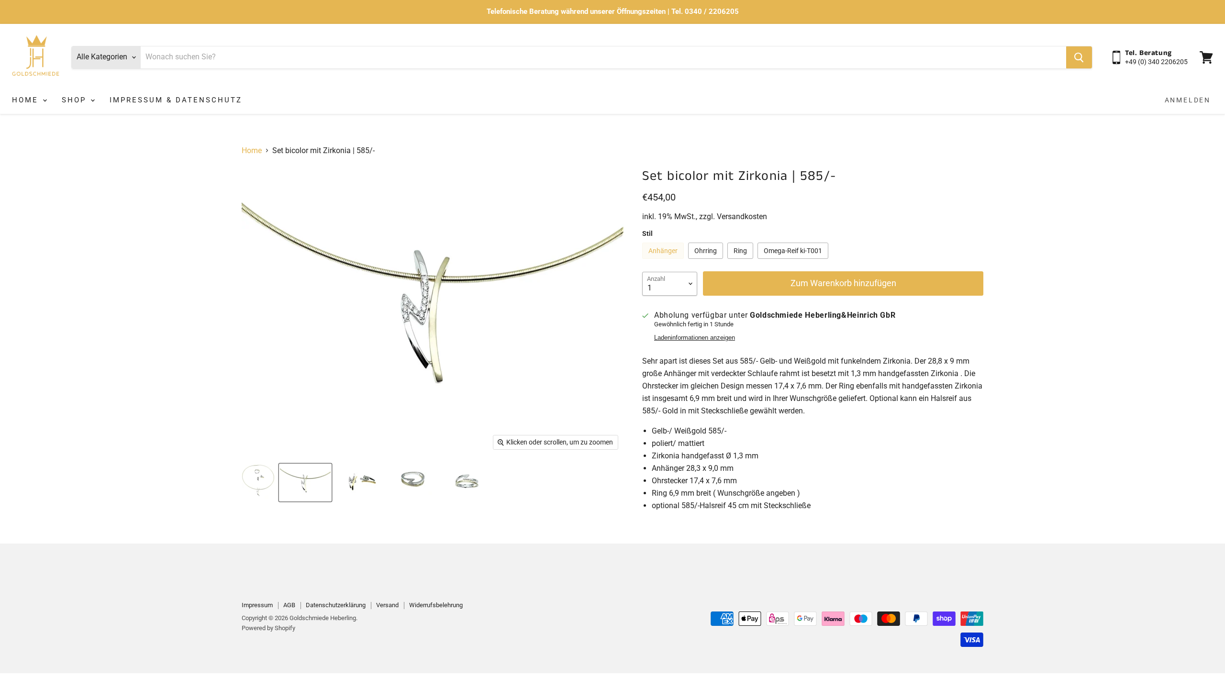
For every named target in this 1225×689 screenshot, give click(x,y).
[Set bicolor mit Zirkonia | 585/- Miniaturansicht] (258, 482)
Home (27, 100)
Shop (75, 100)
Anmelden (1188, 100)
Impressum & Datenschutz (176, 100)
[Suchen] (1079, 57)
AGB (289, 605)
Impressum (257, 605)
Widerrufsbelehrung (436, 605)
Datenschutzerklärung (336, 605)
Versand (387, 605)
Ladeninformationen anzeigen (694, 337)
